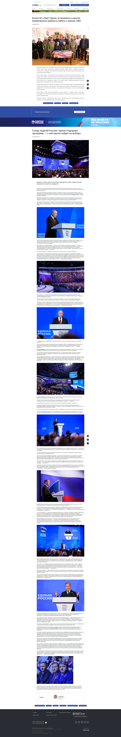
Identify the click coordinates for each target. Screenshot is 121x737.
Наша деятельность (50, 8)
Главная (33, 13)
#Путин (49, 705)
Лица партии (41, 8)
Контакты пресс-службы (51, 715)
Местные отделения (60, 8)
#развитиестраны (83, 705)
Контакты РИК (36, 715)
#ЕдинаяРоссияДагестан (48, 103)
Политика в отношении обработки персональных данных (42, 732)
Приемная (68, 8)
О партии (33, 8)
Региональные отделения (65, 712)
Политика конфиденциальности (37, 731)
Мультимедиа (76, 8)
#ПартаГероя (65, 103)
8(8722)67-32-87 (79, 714)
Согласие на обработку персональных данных (40, 733)
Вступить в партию (85, 8)
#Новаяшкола (57, 103)
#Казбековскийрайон (73, 103)
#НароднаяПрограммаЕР (72, 705)
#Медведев (55, 705)
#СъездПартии (63, 705)
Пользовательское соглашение (37, 730)
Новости (44, 13)
